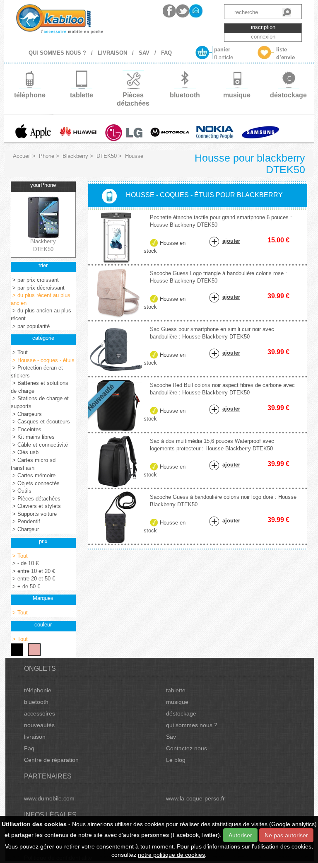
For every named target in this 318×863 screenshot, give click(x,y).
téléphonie (37, 690)
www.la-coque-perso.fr (195, 798)
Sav (171, 736)
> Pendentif (25, 521)
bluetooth (36, 702)
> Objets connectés (35, 483)
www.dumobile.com (49, 798)
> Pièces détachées (35, 499)
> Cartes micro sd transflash (33, 464)
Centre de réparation (51, 760)
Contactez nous (186, 748)
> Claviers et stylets (36, 506)
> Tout (19, 352)
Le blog (176, 760)
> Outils (21, 491)
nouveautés (39, 725)
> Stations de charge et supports (40, 402)
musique (177, 702)
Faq (29, 748)
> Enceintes (26, 429)
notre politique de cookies (171, 854)
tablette (176, 690)
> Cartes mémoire (33, 475)
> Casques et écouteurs (40, 421)
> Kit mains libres (33, 437)
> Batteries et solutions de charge (39, 387)
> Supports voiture (34, 514)
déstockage (181, 713)
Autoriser (240, 835)
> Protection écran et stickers (37, 372)
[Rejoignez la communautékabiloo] (169, 11)
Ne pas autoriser (286, 835)
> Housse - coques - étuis (43, 360)
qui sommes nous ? (191, 725)
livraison (35, 736)
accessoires (39, 713)
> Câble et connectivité (39, 445)
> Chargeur (25, 529)
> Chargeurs (26, 414)
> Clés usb (25, 452)
